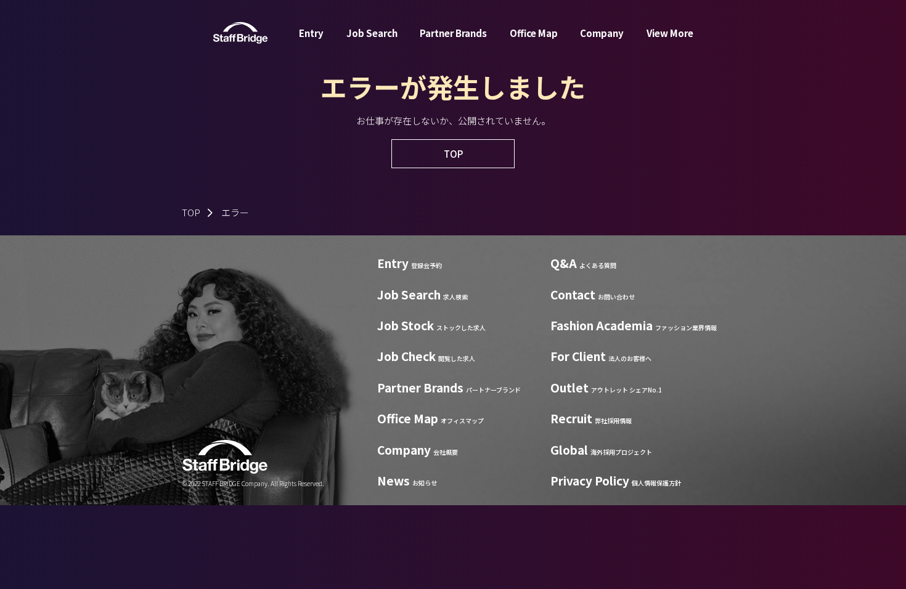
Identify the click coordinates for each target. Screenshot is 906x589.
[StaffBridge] (240, 33)
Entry (311, 32)
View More (670, 32)
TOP (191, 212)
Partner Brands (453, 32)
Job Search (372, 32)
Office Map (534, 32)
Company (602, 32)
